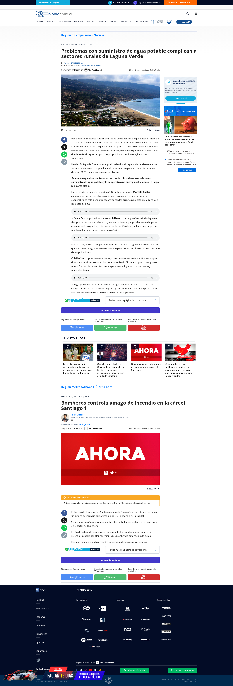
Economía (78, 22)
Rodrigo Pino (85, 424)
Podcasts (40, 22)
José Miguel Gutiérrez (91, 65)
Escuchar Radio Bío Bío (181, 2)
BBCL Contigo (142, 22)
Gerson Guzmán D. (74, 63)
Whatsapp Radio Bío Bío (184, 670)
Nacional (51, 22)
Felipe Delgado (78, 414)
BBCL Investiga (126, 22)
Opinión (113, 22)
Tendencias (102, 22)
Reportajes (41, 650)
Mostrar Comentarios (110, 310)
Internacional (65, 22)
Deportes (90, 22)
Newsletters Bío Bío (121, 2)
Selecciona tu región (49, 2)
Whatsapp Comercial (136, 670)
